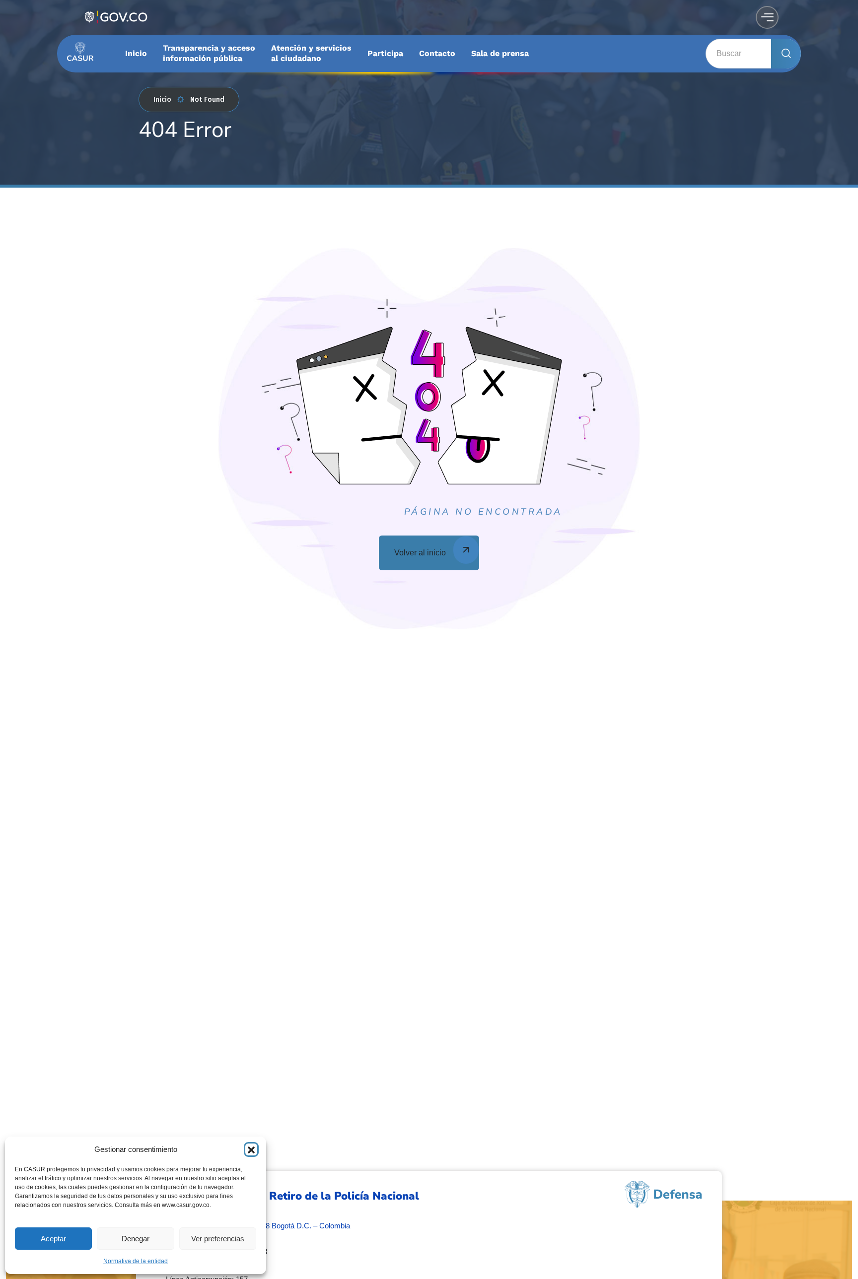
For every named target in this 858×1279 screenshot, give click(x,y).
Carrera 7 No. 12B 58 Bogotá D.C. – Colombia (275, 1225)
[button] (251, 1149)
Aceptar (53, 1238)
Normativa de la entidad (135, 1261)
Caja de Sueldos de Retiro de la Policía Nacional (292, 1196)
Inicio (162, 99)
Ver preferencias (217, 1238)
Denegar (135, 1238)
